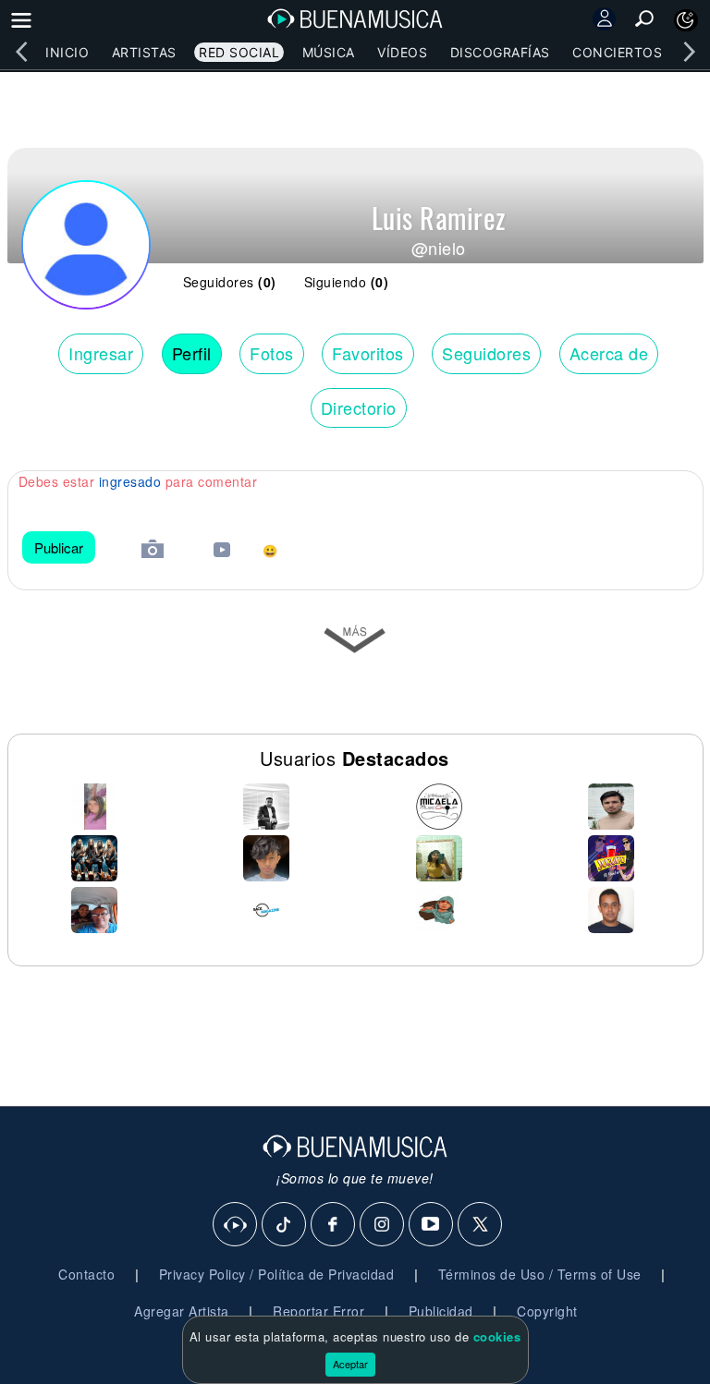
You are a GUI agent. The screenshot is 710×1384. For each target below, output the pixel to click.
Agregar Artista (181, 1311)
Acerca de (609, 353)
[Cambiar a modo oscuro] (686, 20)
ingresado (130, 481)
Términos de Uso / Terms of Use (540, 1274)
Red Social (239, 52)
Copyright (547, 1311)
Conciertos (617, 52)
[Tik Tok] (285, 1225)
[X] (481, 1225)
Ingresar (100, 353)
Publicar (58, 547)
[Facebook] (334, 1225)
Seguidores (486, 353)
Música (328, 52)
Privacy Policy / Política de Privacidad (277, 1274)
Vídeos (402, 52)
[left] (21, 52)
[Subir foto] (152, 551)
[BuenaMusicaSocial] (236, 1225)
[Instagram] (383, 1225)
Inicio (67, 52)
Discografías (500, 52)
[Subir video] (222, 552)
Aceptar (350, 1363)
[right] (689, 52)
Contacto (86, 1274)
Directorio (359, 407)
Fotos (272, 353)
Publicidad (441, 1311)
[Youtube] (432, 1225)
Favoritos (368, 353)
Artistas (144, 52)
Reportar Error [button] (318, 1311)
